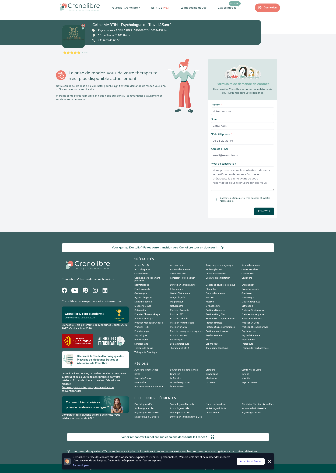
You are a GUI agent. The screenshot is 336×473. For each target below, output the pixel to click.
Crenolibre (68, 279)
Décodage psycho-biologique (220, 285)
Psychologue (140, 335)
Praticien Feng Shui (215, 314)
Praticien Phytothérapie (182, 323)
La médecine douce (193, 7)
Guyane (245, 374)
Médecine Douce (142, 306)
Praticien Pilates (214, 323)
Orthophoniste (213, 306)
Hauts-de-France (143, 378)
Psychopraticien (214, 335)
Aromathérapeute (250, 265)
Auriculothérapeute (180, 269)
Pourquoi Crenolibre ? (125, 7)
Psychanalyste (248, 331)
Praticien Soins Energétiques (220, 327)
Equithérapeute (142, 289)
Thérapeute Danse (143, 348)
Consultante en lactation (218, 278)
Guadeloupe (212, 374)
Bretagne (210, 370)
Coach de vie (247, 273)
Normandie (140, 382)
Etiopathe (211, 289)
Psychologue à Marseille (146, 412)
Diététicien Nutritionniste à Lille (186, 417)
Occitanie (210, 382)
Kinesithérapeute (143, 302)
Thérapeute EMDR (179, 348)
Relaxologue (176, 339)
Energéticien (247, 285)
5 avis (85, 52)
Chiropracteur (141, 273)
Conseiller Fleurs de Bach (182, 278)
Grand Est (175, 374)
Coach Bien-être (178, 273)
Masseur (210, 302)
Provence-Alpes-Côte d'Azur (148, 386)
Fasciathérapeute (250, 289)
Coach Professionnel (216, 273)
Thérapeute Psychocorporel (255, 348)
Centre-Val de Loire (251, 370)
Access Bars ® (141, 265)
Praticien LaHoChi (179, 318)
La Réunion (175, 378)
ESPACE (160, 7)
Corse (137, 374)
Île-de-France (177, 386)
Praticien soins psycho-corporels (186, 331)
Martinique (211, 378)
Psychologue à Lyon (251, 412)
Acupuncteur (176, 265)
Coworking (246, 278)
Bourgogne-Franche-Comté (184, 370)
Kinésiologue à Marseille (146, 417)
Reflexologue (141, 339)
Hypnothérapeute (143, 297)
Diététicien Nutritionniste (182, 285)
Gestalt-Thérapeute (180, 293)
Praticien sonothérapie (217, 331)
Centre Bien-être (249, 269)
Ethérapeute (176, 289)
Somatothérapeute (179, 344)
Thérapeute (247, 344)
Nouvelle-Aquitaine (180, 382)
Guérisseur (246, 293)
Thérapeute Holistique (217, 348)
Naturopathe (176, 306)
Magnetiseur (176, 302)
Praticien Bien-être (215, 310)
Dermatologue (141, 285)
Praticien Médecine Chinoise (148, 323)
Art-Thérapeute (142, 269)
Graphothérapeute (215, 293)
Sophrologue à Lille (143, 408)
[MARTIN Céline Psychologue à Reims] (73, 36)
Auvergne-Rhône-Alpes (146, 370)
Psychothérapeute (250, 335)
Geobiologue (140, 293)
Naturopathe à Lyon (216, 404)
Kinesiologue (247, 297)
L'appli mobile (228, 7)
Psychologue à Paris (144, 404)
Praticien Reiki (141, 327)
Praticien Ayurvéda (179, 310)
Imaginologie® (177, 297)
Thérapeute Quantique (145, 352)
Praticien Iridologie (143, 318)
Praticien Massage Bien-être (220, 318)
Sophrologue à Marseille (182, 404)
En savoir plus (81, 465)
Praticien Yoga (141, 331)
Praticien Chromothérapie (147, 314)
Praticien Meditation (251, 318)
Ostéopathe (140, 310)
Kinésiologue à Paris (216, 408)
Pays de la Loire (249, 382)
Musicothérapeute (250, 302)
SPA (208, 339)
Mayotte (245, 378)
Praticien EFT (176, 314)
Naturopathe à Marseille (253, 408)
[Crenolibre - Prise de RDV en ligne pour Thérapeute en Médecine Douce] (79, 7)
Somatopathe (141, 344)
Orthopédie (247, 306)
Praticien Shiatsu (178, 327)
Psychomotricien (178, 335)
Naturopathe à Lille (180, 412)
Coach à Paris (212, 412)
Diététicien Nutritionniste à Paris (257, 404)
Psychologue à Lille (179, 408)
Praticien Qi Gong (250, 323)
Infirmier (210, 297)
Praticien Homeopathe (252, 314)
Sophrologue (212, 344)
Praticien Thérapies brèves (254, 327)
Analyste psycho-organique (219, 265)
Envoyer (264, 211)
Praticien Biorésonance (252, 310)
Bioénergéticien (214, 269)
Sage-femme (248, 339)
